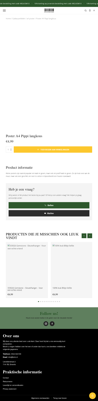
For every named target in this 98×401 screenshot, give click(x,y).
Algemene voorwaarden (40, 398)
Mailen (50, 213)
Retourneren (7, 381)
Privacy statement (9, 389)
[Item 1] (38, 301)
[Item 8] (51, 301)
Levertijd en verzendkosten (13, 385)
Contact (6, 378)
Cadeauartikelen (18, 18)
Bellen (51, 205)
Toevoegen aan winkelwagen (55, 149)
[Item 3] (42, 301)
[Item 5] (46, 301)
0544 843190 (16, 354)
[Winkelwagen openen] (92, 395)
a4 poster (31, 18)
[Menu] (4, 10)
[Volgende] (89, 235)
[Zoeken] (85, 10)
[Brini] (49, 10)
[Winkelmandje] (90, 10)
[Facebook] (52, 323)
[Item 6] (48, 301)
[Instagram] (46, 323)
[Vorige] (84, 235)
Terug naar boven (60, 398)
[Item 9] (53, 301)
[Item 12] (59, 301)
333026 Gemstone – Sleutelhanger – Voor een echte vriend (25, 289)
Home (8, 18)
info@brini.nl (13, 357)
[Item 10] (55, 301)
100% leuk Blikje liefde (62, 288)
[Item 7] (49, 301)
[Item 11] (57, 301)
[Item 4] (44, 301)
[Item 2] (40, 301)
